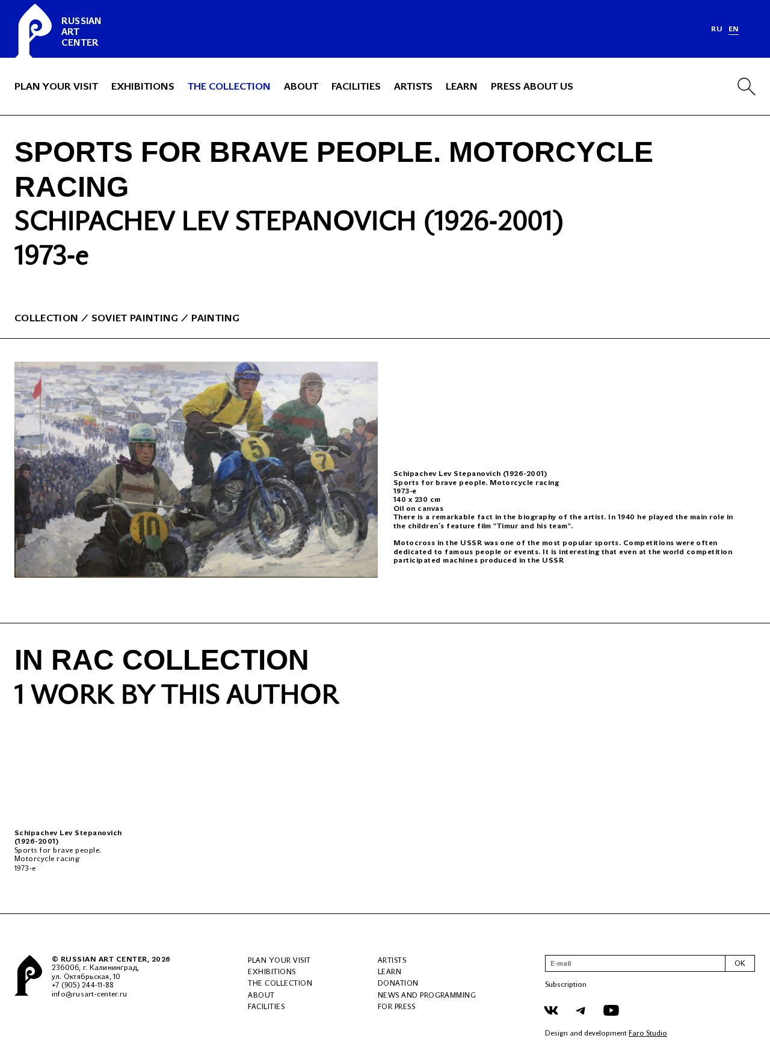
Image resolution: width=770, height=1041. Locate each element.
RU (716, 29)
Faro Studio (648, 1033)
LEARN (462, 86)
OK (740, 963)
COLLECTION (46, 318)
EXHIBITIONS (142, 86)
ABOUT (301, 86)
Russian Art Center (104, 959)
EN (733, 29)
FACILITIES (356, 86)
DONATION (398, 983)
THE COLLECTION (229, 86)
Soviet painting (135, 318)
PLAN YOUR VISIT (56, 86)
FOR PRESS (396, 1006)
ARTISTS (413, 86)
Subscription (566, 984)
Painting (215, 318)
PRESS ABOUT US (532, 86)
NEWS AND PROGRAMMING (427, 995)
